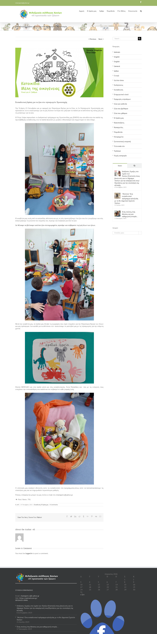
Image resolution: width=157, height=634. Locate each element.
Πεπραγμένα (118, 137)
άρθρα (116, 71)
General (117, 66)
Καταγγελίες (118, 127)
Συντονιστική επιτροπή (122, 141)
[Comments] (134, 165)
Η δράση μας (44, 505)
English (117, 57)
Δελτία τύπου (119, 80)
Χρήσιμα (117, 151)
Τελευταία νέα (119, 146)
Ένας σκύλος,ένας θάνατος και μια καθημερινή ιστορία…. (130, 214)
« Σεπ (82, 594)
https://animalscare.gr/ (28, 598)
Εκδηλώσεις (118, 85)
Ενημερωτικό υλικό (121, 94)
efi (18, 505)
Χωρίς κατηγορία (120, 155)
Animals (117, 52)
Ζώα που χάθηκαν (120, 113)
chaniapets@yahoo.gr (22, 3)
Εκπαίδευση (37, 505)
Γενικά (116, 75)
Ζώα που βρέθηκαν (121, 108)
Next (100, 39)
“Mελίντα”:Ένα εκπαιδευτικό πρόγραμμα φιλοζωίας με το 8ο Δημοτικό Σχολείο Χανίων (126, 198)
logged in (28, 553)
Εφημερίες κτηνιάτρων (122, 99)
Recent (120, 166)
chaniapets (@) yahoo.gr (30, 596)
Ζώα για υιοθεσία (120, 104)
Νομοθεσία (118, 132)
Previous (93, 39)
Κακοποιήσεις (119, 122)
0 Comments (54, 505)
